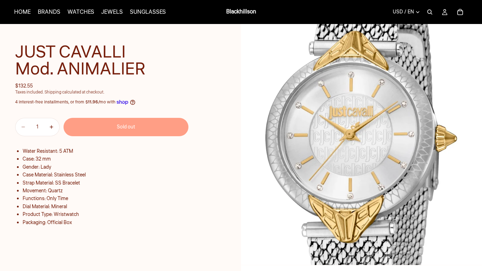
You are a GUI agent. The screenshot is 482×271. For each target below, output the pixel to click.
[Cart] (460, 12)
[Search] (430, 12)
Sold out (126, 127)
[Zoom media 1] (361, 144)
